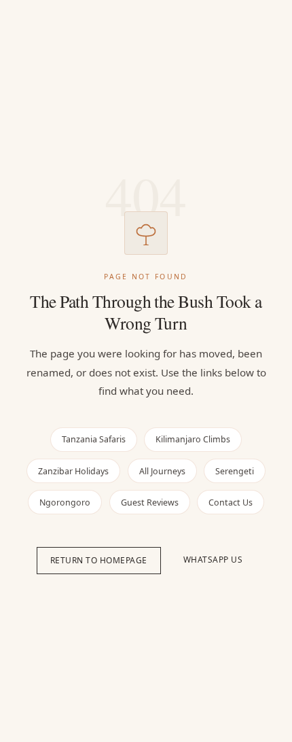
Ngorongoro (64, 502)
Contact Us (230, 502)
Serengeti (234, 471)
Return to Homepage (98, 560)
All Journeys (162, 471)
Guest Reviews (150, 502)
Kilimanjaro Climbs (193, 439)
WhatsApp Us (213, 559)
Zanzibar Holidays (73, 471)
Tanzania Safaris (94, 439)
